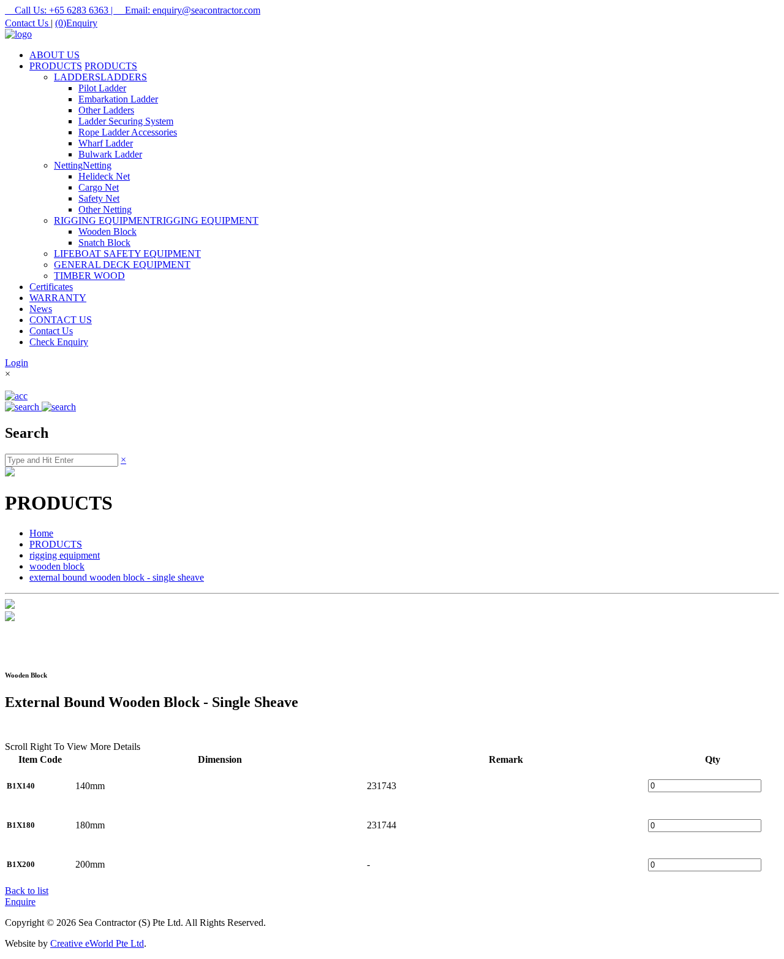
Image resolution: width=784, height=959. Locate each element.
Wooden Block (107, 231)
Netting (68, 165)
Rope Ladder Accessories (127, 132)
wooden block (57, 566)
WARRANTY (57, 297)
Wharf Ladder (105, 143)
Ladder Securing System (125, 121)
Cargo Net (98, 187)
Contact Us (28, 23)
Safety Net (98, 198)
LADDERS (77, 77)
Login (16, 362)
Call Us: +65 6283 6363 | (60, 10)
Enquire (20, 901)
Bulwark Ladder (110, 154)
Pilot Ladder (102, 88)
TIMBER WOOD (89, 275)
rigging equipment (64, 555)
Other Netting (105, 209)
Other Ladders (106, 110)
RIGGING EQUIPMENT (105, 220)
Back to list (26, 890)
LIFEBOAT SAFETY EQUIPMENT (127, 253)
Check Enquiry (58, 342)
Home (41, 533)
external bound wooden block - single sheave (116, 577)
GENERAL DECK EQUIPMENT (122, 264)
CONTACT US (60, 320)
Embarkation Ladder (118, 99)
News (40, 309)
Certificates (51, 286)
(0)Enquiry (76, 23)
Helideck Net (104, 176)
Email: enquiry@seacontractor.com (187, 10)
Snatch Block (104, 242)
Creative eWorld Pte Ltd (97, 943)
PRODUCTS (55, 66)
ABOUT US (54, 55)
